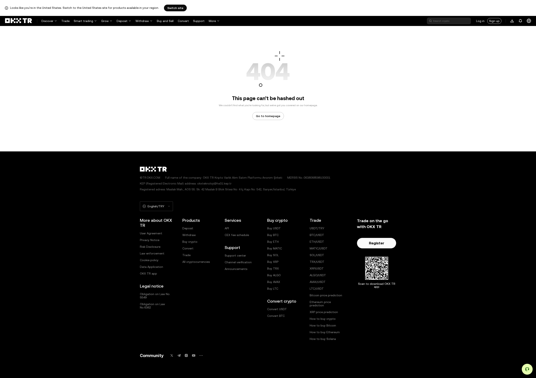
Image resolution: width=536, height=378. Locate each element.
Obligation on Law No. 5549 (155, 295)
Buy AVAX (273, 282)
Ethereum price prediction (320, 303)
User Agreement (151, 233)
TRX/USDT (317, 261)
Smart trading (83, 21)
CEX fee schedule (237, 235)
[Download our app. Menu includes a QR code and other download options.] (512, 21)
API (227, 228)
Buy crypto (189, 241)
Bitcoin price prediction (326, 295)
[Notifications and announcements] (520, 21)
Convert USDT (277, 309)
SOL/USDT (317, 255)
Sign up (494, 21)
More (212, 21)
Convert (183, 21)
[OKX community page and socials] (201, 355)
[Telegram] (179, 355)
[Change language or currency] (529, 21)
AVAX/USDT (318, 282)
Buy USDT (274, 228)
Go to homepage (268, 116)
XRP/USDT (317, 268)
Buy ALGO (274, 275)
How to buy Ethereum (325, 332)
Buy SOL (273, 255)
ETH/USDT (317, 241)
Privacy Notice (149, 240)
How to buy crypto (323, 318)
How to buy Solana (323, 339)
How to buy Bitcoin (323, 325)
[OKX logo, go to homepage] (18, 21)
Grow (105, 21)
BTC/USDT (317, 235)
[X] (172, 355)
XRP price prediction (324, 312)
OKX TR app (148, 273)
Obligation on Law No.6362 (152, 305)
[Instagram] (186, 355)
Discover (47, 21)
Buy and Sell (165, 21)
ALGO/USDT (318, 275)
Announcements (236, 269)
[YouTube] (194, 355)
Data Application (151, 266)
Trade (65, 21)
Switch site (175, 8)
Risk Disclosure (150, 246)
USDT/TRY (317, 228)
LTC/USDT (317, 288)
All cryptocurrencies (196, 261)
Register (376, 243)
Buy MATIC (274, 248)
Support (199, 21)
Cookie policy (149, 260)
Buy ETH (273, 241)
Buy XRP (272, 261)
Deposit (122, 21)
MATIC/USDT (318, 248)
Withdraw (142, 21)
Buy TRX (273, 268)
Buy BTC (273, 235)
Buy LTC (272, 288)
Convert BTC (276, 315)
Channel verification (238, 262)
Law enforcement (152, 253)
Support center (235, 255)
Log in (480, 21)
